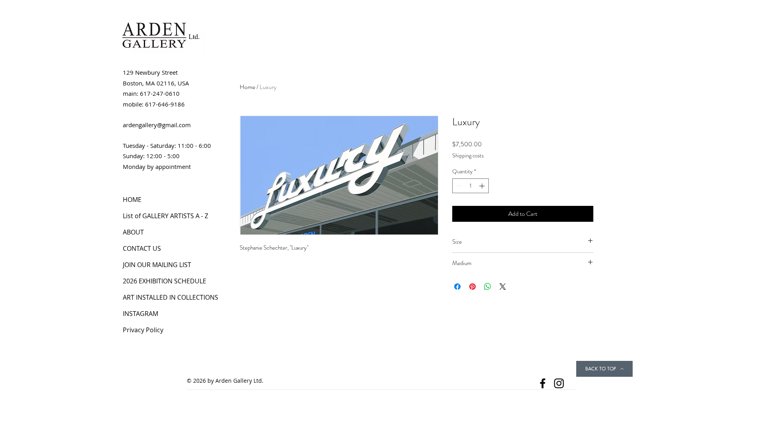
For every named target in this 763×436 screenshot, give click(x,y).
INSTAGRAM (140, 313)
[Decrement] (458, 186)
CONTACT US (142, 248)
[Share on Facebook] (457, 286)
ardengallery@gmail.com (157, 125)
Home (247, 86)
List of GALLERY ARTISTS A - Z (165, 215)
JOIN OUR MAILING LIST (157, 264)
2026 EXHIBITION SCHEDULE (164, 281)
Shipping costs (468, 155)
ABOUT (133, 232)
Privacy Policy (143, 330)
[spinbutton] (470, 186)
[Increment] (483, 186)
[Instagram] (558, 383)
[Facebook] (542, 383)
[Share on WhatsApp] (487, 286)
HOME (132, 199)
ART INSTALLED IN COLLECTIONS (170, 297)
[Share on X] (502, 286)
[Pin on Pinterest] (472, 286)
